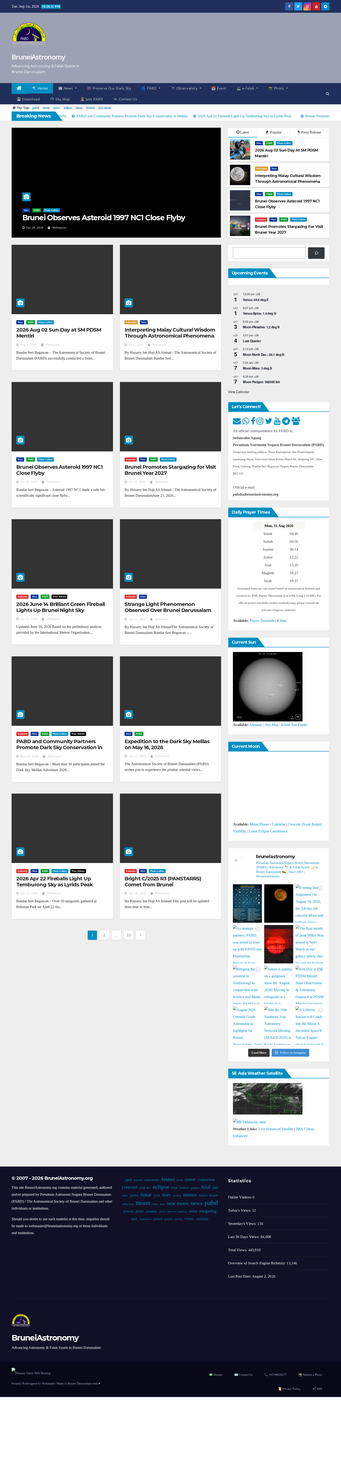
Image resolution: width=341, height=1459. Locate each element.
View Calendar (238, 391)
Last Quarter (252, 340)
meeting (176, 1195)
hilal (205, 1187)
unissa (178, 1219)
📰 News (66, 88)
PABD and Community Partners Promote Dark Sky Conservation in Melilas (59, 747)
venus (189, 1219)
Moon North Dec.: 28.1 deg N (263, 354)
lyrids (157, 1195)
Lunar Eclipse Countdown (268, 831)
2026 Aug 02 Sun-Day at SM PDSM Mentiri (58, 333)
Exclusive (261, 219)
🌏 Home (40, 88)
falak (174, 1187)
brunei (90, 107)
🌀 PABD (149, 88)
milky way (127, 1204)
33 (128, 935)
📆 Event (218, 88)
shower (171, 1211)
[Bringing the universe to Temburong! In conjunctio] (247, 985)
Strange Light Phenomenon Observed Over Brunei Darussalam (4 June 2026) (168, 610)
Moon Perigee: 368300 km (261, 381)
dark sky (145, 1187)
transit (168, 1219)
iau (215, 1187)
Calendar (278, 824)
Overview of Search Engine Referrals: (257, 1263)
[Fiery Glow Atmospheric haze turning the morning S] (278, 944)
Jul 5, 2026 (136, 344)
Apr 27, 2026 (137, 756)
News (26, 210)
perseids (128, 1211)
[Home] (19, 88)
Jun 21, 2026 (137, 482)
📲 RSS (317, 1389)
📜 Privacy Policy (289, 1389)
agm (128, 1180)
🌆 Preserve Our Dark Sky (109, 88)
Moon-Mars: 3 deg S (257, 368)
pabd (35, 107)
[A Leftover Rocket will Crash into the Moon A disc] (310, 1025)
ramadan (151, 1211)
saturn (162, 1211)
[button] (327, 94)
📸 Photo (276, 88)
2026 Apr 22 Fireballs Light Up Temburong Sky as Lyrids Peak (54, 881)
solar (193, 1211)
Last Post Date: (240, 1276)
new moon (105, 107)
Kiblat (281, 621)
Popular (275, 132)
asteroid (137, 1180)
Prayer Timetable (262, 621)
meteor (189, 1194)
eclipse (68, 107)
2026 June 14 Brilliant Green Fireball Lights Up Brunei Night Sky (60, 607)
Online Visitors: (240, 1197)
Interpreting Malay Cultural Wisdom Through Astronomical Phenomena (170, 333)
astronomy (151, 1180)
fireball (184, 1187)
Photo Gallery (51, 210)
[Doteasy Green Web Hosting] (31, 1373)
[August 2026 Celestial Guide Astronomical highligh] (247, 1025)
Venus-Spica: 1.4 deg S (259, 313)
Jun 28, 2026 (34, 227)
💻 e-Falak (246, 88)
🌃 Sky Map (60, 99)
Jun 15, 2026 (28, 619)
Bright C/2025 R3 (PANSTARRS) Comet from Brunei (163, 881)
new (162, 1204)
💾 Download (28, 99)
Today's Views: (240, 1210)
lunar (79, 107)
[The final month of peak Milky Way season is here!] (310, 944)
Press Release (310, 132)
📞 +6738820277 (275, 1374)
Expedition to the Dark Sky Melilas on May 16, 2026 (167, 744)
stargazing (207, 1211)
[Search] (316, 253)
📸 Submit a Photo (310, 1374)
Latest (244, 132)
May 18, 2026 (29, 756)
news (57, 107)
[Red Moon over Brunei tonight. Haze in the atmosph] (278, 903)
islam (125, 1195)
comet (190, 1179)
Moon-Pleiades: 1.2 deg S (261, 327)
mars (166, 1194)
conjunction (206, 1180)
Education (261, 168)
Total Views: (238, 1250)
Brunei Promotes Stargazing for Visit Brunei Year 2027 (170, 470)
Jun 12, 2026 (137, 619)
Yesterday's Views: (242, 1224)
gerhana (195, 1187)
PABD (37, 210)
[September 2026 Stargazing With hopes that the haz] (247, 903)
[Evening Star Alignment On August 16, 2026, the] (310, 903)
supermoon (145, 1219)
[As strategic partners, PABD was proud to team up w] (247, 944)
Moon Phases (259, 824)
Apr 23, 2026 (29, 893)
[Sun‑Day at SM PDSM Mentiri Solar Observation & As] (310, 985)
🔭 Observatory (185, 88)
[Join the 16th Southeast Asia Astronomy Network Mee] (278, 1025)
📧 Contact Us (243, 1374)
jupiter (134, 1195)
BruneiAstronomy (38, 57)
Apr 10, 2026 (137, 893)
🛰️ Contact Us (125, 99)
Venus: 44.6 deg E (255, 299)
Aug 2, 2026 (28, 344)
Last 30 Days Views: (244, 1237)
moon (46, 107)
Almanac (256, 725)
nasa (155, 1204)
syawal (157, 1219)
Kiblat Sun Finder (294, 725)
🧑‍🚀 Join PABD (91, 99)
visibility (202, 1219)
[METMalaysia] (249, 1122)
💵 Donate (215, 1374)
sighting (182, 1211)
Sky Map (272, 725)
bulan (180, 1180)
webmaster (59, 227)
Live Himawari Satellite (275, 1129)
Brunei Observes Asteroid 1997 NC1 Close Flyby (103, 217)
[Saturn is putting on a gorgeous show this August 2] (278, 985)
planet (140, 1211)
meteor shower (208, 1195)
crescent (129, 1187)
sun (134, 1218)
